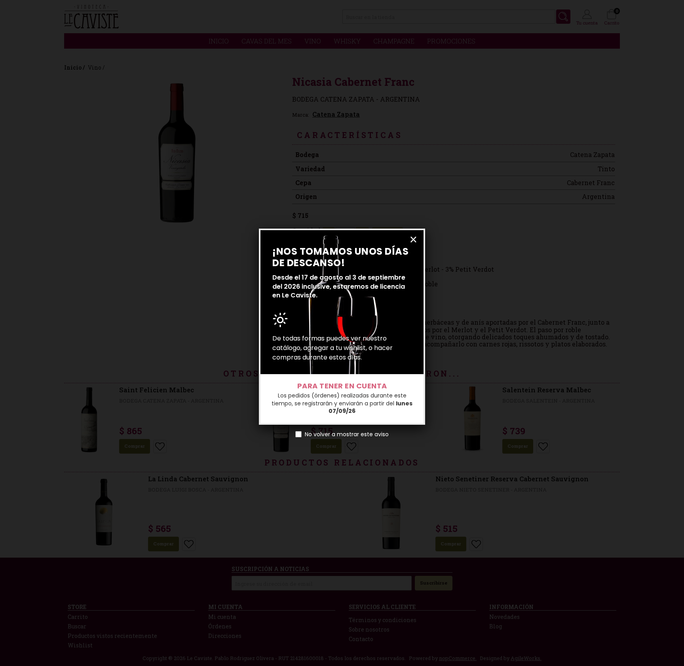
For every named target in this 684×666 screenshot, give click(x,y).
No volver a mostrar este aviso (347, 434)
